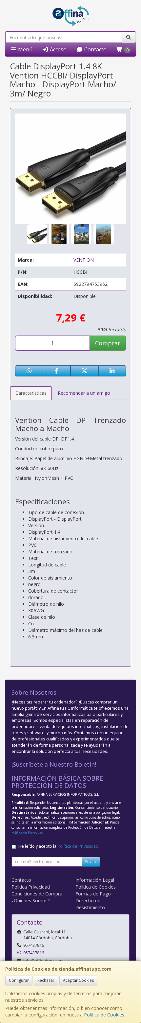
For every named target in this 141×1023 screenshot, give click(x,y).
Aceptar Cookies (78, 980)
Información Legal (94, 880)
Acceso (58, 49)
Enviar (90, 861)
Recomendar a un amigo (84, 393)
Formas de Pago (93, 894)
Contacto (95, 49)
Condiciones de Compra (36, 894)
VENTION (83, 260)
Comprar (107, 343)
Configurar (19, 980)
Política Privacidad (30, 887)
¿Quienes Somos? (30, 900)
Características (31, 393)
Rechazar (45, 980)
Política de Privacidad (27, 832)
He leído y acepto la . (58, 846)
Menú (24, 49)
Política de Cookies (104, 1015)
